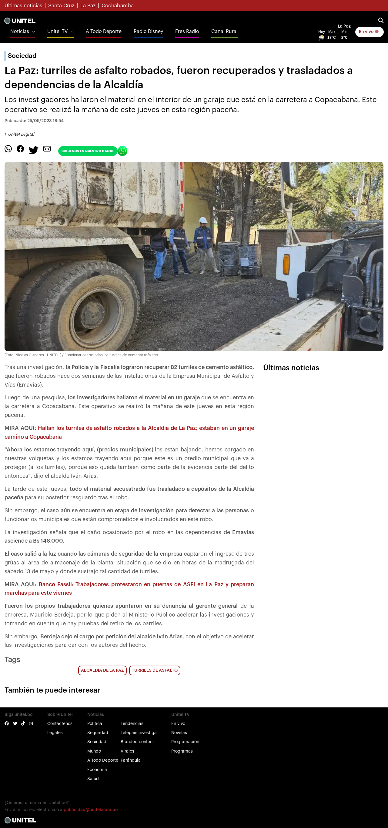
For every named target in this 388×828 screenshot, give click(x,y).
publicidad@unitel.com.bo (91, 810)
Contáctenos (59, 724)
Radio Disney (148, 31)
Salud (93, 779)
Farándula (131, 760)
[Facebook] (20, 148)
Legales (55, 733)
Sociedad (96, 742)
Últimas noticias (23, 5)
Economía (97, 770)
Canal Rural (224, 31)
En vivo (367, 32)
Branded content (137, 742)
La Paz (87, 5)
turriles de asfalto (155, 670)
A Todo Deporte (104, 31)
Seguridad (97, 733)
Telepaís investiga (139, 733)
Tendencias (132, 724)
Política (94, 724)
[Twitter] (33, 150)
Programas (182, 751)
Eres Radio (187, 31)
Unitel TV (57, 31)
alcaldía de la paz (102, 670)
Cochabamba (118, 5)
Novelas (179, 733)
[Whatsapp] (8, 148)
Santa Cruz (61, 5)
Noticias (19, 31)
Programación (185, 742)
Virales (127, 751)
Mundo (94, 751)
